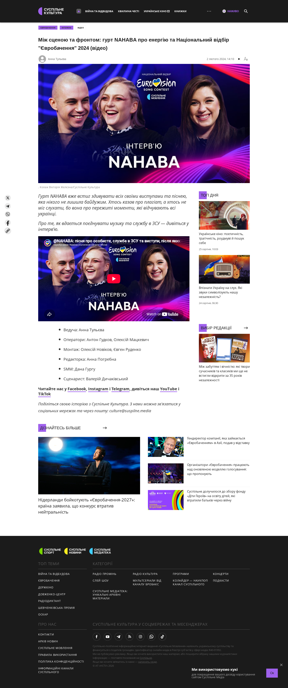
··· (209, 11)
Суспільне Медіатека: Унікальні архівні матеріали (110, 594)
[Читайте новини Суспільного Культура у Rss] (129, 637)
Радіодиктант (49, 601)
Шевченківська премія (56, 608)
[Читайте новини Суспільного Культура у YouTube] (107, 637)
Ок (272, 673)
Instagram (98, 388)
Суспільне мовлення (55, 648)
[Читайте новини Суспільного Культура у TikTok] (162, 637)
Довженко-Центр (51, 594)
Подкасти (221, 580)
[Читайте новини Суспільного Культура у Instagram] (140, 637)
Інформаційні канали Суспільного (55, 670)
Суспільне (146, 658)
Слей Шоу (101, 580)
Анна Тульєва (57, 59)
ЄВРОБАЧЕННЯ (47, 27)
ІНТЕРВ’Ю (66, 27)
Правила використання (57, 655)
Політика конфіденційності (61, 661)
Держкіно (45, 587)
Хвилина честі (128, 11)
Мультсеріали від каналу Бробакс (147, 582)
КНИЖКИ (180, 11)
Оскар (43, 614)
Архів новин (48, 641)
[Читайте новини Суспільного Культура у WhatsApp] (151, 637)
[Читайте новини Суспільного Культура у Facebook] (97, 637)
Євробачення (49, 580)
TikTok (44, 394)
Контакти (46, 634)
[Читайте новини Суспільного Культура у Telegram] (118, 637)
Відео (81, 27)
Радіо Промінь (104, 574)
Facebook (77, 388)
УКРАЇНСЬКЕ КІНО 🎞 (157, 11)
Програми (181, 574)
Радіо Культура (145, 574)
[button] (7, 197)
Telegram (120, 388)
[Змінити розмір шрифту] (246, 59)
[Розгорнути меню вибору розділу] (78, 11)
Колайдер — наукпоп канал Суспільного (190, 582)
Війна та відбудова (99, 11)
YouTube (168, 388)
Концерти (221, 574)
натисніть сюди (147, 661)
